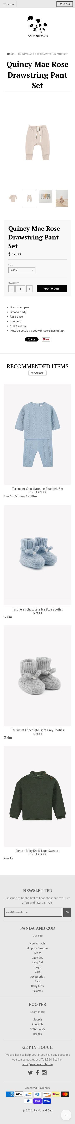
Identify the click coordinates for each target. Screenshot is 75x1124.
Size (10, 264)
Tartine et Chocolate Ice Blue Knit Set (37, 489)
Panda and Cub (43, 1110)
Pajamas (37, 991)
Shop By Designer (37, 948)
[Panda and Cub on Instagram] (44, 1072)
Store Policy (37, 1029)
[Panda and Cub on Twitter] (30, 1072)
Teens (37, 953)
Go (67, 912)
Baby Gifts (37, 986)
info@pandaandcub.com (37, 1064)
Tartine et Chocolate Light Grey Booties (37, 730)
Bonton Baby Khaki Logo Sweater (38, 851)
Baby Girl (37, 962)
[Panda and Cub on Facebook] (37, 1072)
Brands (37, 1034)
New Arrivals (37, 943)
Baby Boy (37, 958)
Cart (66, 4)
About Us (37, 1024)
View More (37, 373)
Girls (37, 972)
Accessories (37, 976)
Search (37, 1019)
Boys (38, 967)
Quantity (13, 283)
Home (10, 54)
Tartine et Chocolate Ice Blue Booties (37, 609)
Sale (37, 981)
